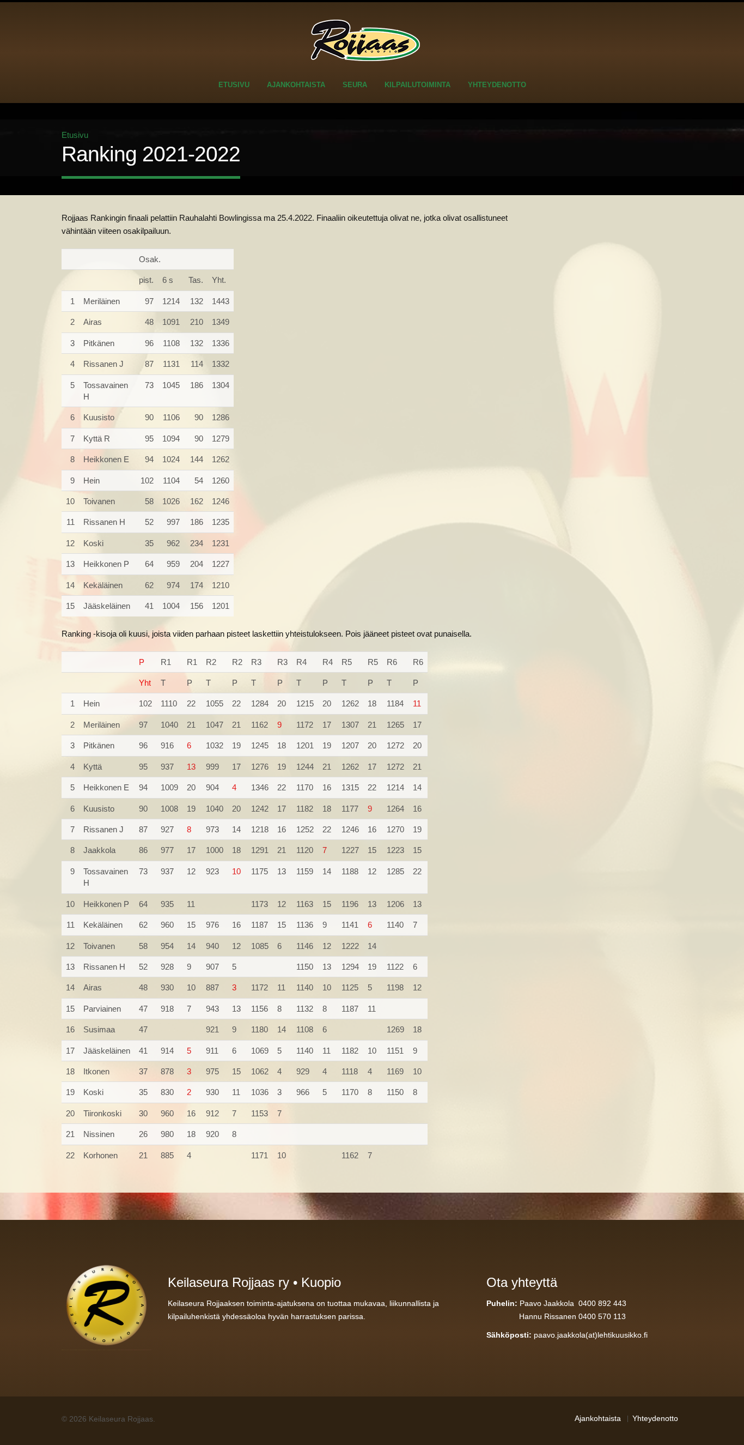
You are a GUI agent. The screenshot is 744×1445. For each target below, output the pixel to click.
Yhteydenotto (497, 85)
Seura (355, 85)
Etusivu (233, 85)
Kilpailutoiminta (417, 85)
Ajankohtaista (296, 85)
